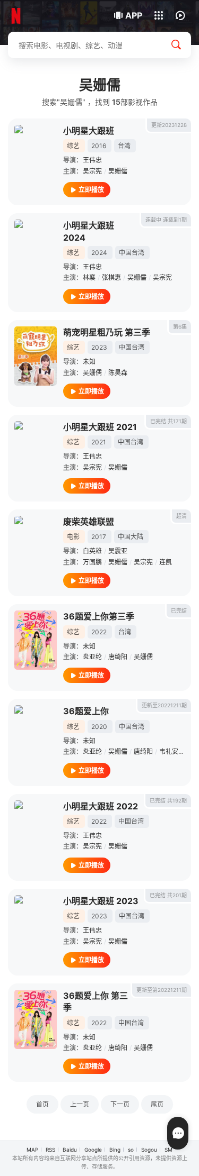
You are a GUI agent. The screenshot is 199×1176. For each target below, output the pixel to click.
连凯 (165, 562)
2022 (99, 632)
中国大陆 (130, 537)
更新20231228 (169, 125)
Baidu (70, 1149)
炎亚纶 (92, 657)
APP (133, 15)
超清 (181, 516)
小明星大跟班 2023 (101, 901)
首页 (42, 1104)
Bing (114, 1149)
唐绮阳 (117, 657)
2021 (98, 442)
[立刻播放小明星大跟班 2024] (35, 249)
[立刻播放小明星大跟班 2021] (35, 450)
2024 (99, 253)
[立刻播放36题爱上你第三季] (35, 640)
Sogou (149, 1149)
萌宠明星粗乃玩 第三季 (106, 332)
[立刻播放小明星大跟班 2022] (35, 830)
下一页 (119, 1104)
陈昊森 (117, 373)
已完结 (179, 610)
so (131, 1149)
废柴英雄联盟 (88, 521)
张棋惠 (111, 277)
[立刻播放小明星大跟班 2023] (35, 924)
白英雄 (92, 551)
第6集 (180, 326)
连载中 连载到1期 (166, 219)
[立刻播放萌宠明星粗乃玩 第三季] (35, 356)
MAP (32, 1149)
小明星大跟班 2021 (100, 427)
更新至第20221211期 (161, 990)
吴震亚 (117, 551)
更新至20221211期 (164, 705)
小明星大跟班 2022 (100, 806)
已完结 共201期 (168, 895)
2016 (98, 146)
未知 (89, 362)
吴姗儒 (117, 171)
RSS (50, 1149)
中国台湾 (131, 253)
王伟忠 (92, 160)
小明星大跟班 (88, 130)
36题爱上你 (86, 711)
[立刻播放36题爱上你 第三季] (35, 1019)
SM (168, 1149)
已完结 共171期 (168, 421)
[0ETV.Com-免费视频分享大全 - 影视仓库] (44, 16)
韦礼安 (168, 751)
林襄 (89, 277)
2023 (99, 347)
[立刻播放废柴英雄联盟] (35, 545)
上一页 (79, 1104)
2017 (98, 537)
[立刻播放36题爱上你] (35, 734)
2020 (99, 727)
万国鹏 (92, 562)
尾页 (157, 1104)
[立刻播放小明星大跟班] (35, 154)
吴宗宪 (92, 171)
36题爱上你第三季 (98, 616)
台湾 (124, 146)
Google (93, 1149)
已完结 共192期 (168, 800)
